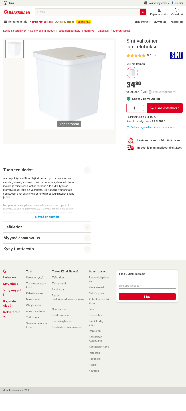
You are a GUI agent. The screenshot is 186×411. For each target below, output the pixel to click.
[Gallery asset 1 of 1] (14, 49)
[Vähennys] (144, 110)
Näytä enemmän (47, 217)
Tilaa (147, 296)
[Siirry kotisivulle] (16, 12)
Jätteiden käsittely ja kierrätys (76, 30)
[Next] (109, 85)
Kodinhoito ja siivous (42, 30)
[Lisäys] (144, 106)
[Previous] (29, 85)
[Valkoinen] (132, 72)
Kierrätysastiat (121, 30)
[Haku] (143, 12)
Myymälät (159, 21)
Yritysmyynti (142, 21)
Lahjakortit (11, 277)
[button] (156, 3)
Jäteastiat (103, 30)
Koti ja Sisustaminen (15, 30)
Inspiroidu (176, 21)
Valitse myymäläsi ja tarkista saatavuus (154, 127)
